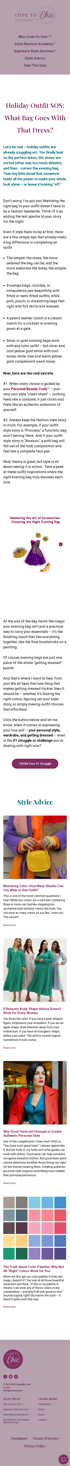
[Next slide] (61, 544)
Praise (41, 1409)
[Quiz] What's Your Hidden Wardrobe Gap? (16, 1421)
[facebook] (5, 1377)
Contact (42, 1419)
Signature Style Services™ (35, 51)
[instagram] (11, 1377)
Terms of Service (46, 1438)
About (41, 1414)
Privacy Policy (35, 1446)
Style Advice (35, 58)
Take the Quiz (35, 65)
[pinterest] (16, 1377)
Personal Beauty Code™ (30, 389)
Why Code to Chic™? (35, 37)
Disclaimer (19, 1438)
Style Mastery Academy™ (35, 44)
